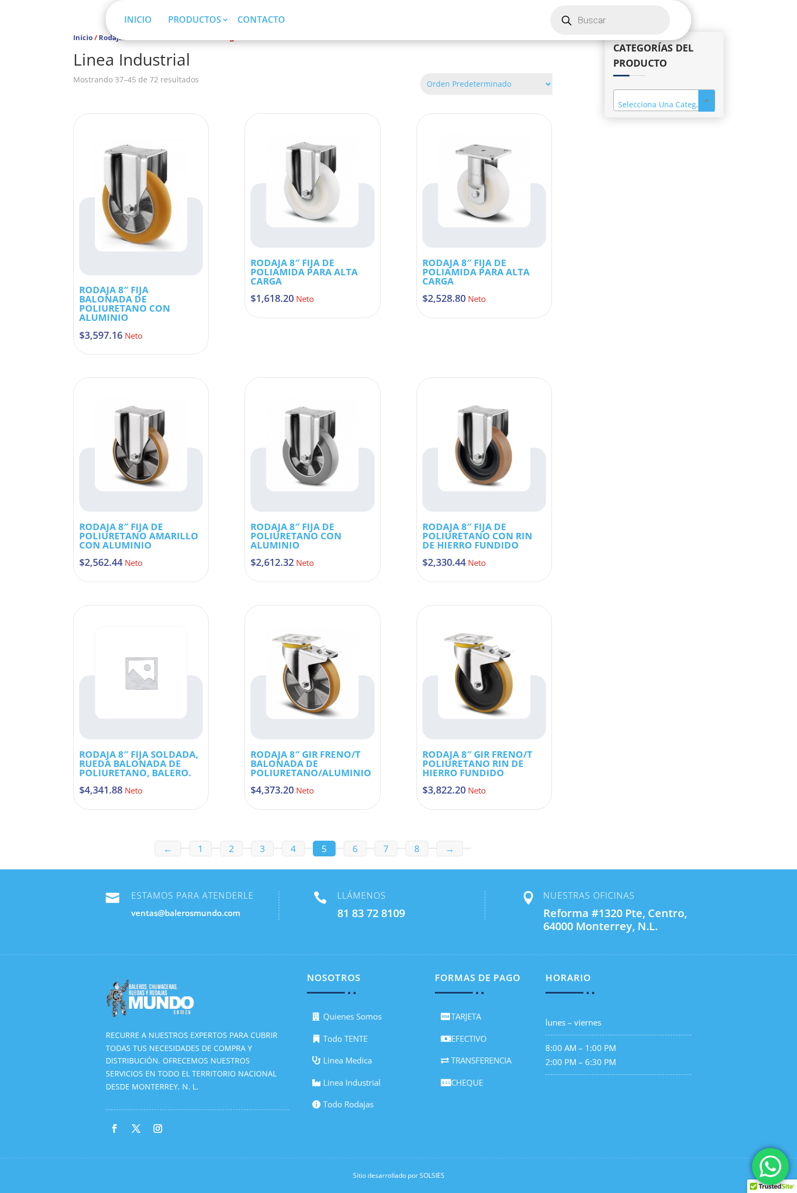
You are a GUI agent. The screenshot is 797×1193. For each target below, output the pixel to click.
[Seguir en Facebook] (114, 1128)
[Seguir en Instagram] (157, 1128)
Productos (194, 19)
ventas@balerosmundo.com (185, 912)
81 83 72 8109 (371, 913)
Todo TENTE (345, 1038)
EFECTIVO (469, 1038)
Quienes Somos (352, 1016)
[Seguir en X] (136, 1128)
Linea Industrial (352, 1082)
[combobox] (664, 100)
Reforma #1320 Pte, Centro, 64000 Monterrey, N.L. (615, 919)
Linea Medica (347, 1060)
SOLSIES (432, 1175)
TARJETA (466, 1016)
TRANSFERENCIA (481, 1060)
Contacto (261, 19)
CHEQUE (467, 1082)
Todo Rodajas (348, 1104)
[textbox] (664, 104)
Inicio (138, 19)
